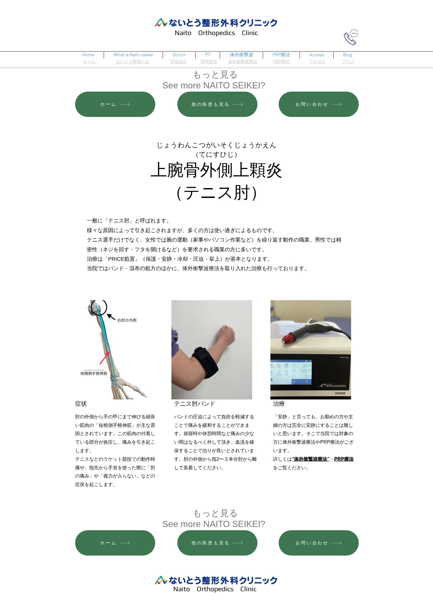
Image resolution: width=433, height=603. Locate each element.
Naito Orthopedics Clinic (216, 33)
